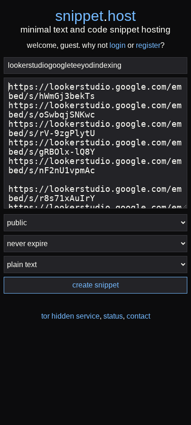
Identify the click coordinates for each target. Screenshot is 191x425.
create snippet (95, 285)
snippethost (95, 15)
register (148, 45)
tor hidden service (70, 316)
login (117, 45)
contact (138, 316)
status (113, 316)
